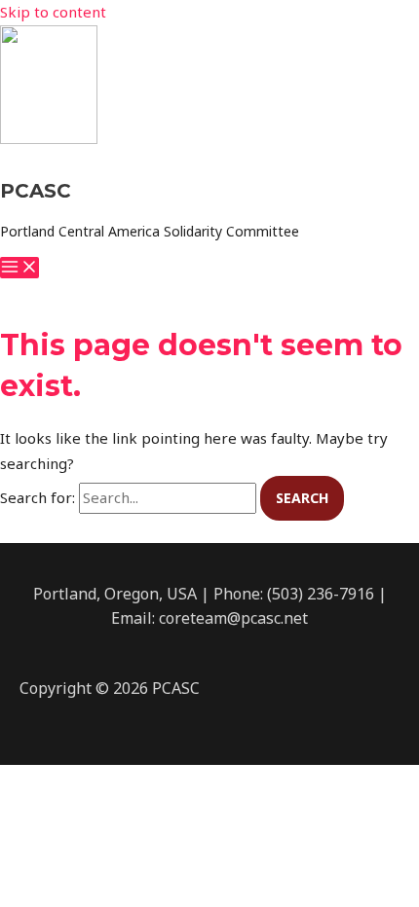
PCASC (35, 190)
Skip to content (53, 11)
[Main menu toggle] (19, 267)
